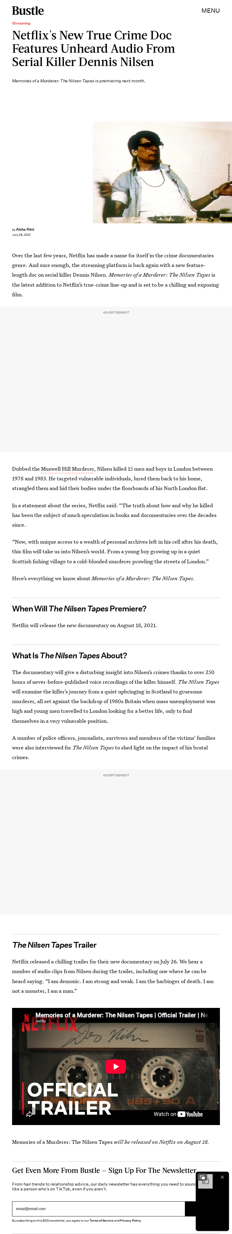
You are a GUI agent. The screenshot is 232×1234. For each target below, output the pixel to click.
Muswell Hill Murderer (67, 468)
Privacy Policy (130, 1220)
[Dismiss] (222, 1177)
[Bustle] (28, 10)
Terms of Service (101, 1220)
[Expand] (202, 1177)
